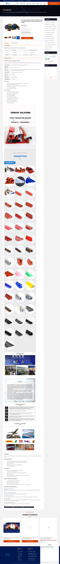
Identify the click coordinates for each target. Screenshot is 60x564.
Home (17, 3)
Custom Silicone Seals (31, 558)
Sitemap (19, 558)
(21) (50, 28)
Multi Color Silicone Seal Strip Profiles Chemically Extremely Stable (28, 538)
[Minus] (57, 541)
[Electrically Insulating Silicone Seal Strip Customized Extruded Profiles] (11, 527)
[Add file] (41, 562)
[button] (19, 37)
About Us (28, 3)
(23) (50, 26)
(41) (49, 42)
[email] (48, 59)
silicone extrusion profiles (8, 507)
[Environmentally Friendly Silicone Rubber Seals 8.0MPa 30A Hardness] (48, 527)
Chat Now (51, 61)
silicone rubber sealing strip (18, 507)
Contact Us (19, 556)
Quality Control (20, 554)
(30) (49, 34)
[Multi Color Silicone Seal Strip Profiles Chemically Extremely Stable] (30, 527)
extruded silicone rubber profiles (28, 507)
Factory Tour (20, 553)
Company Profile (20, 551)
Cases (37, 3)
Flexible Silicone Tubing (31, 551)
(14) (49, 40)
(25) (49, 30)
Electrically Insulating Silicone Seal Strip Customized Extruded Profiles (10, 538)
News (34, 3)
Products (22, 3)
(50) (50, 24)
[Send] (57, 562)
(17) (49, 36)
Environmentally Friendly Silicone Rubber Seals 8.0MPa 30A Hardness (48, 538)
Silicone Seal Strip (11, 12)
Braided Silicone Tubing (31, 553)
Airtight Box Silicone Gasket (32, 554)
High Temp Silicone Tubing (32, 556)
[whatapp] (46, 59)
